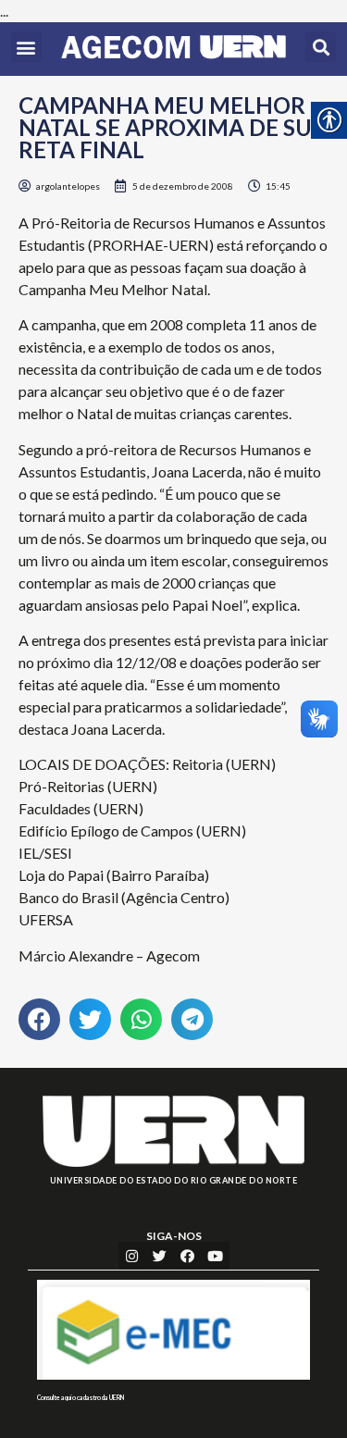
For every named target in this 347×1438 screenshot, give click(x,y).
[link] (173, 49)
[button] (26, 46)
